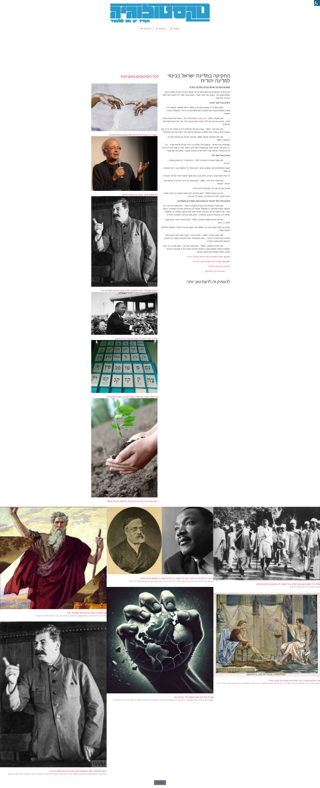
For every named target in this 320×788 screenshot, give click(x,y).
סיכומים (147, 28)
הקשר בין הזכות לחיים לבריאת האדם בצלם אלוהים (133, 135)
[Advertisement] (160, 53)
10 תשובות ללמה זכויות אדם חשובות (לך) (87, 613)
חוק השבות (201, 118)
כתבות (176, 28)
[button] (160, 782)
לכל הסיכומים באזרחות (140, 76)
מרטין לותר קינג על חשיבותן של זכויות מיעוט (136, 338)
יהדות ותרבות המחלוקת (215, 271)
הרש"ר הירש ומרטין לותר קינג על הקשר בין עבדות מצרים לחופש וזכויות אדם (177, 578)
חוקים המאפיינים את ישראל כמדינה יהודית (205, 256)
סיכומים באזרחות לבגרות (219, 266)
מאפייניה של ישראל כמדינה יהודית (207, 261)
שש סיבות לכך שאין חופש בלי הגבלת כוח (193, 697)
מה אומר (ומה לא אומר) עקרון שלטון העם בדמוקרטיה (132, 396)
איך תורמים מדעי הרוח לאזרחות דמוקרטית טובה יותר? (294, 680)
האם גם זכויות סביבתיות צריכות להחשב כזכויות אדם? (132, 501)
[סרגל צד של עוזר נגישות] (317, 3)
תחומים (162, 28)
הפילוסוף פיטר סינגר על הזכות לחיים (140, 194)
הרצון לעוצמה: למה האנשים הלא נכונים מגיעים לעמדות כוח (129, 290)
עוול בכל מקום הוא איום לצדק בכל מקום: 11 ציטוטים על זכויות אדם (288, 584)
